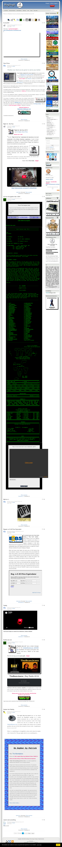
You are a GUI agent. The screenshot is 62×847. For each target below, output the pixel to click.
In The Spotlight (51, 127)
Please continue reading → (15, 802)
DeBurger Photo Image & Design (27, 74)
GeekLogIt (50, 122)
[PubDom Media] (30, 20)
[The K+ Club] (36, 20)
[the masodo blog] (9, 841)
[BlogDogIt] (12, 20)
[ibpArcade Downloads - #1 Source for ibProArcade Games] (52, 93)
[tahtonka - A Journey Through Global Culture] (52, 69)
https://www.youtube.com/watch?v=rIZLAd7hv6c (24, 188)
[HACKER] (7, 841)
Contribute (6, 10)
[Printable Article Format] (44, 22)
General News (50, 124)
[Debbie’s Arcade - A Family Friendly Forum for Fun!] (52, 39)
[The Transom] (27, 20)
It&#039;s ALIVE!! (49, 179)
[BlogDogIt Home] (20, 7)
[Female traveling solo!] (52, 96)
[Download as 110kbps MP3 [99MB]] (24, 698)
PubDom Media (51, 131)
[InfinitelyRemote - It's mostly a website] (52, 108)
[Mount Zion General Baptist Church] (49, 105)
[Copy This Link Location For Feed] (58, 190)
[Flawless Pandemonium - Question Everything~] (52, 66)
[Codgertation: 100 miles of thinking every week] (52, 30)
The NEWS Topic (51, 133)
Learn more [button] (39, 844)
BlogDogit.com (24, 75)
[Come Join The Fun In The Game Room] (24, 486)
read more (18, 192)
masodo (13, 25)
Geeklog (49, 120)
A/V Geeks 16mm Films (22, 132)
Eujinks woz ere (7, 640)
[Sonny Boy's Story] (52, 81)
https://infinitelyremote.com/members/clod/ (12, 30)
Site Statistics (19, 10)
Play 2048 (35, 10)
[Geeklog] (39, 20)
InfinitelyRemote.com (12, 724)
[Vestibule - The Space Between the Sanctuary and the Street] (52, 48)
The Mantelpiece (17, 754)
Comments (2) (21, 602)
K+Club (49, 128)
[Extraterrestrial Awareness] (52, 308)
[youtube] (55, 157)
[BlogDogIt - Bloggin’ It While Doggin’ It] (52, 242)
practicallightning (31, 842)
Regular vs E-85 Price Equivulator (12, 529)
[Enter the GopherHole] (48, 164)
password (51, 147)
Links (28, 10)
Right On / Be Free (8, 124)
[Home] (9, 20)
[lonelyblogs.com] (51, 293)
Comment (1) (20, 496)
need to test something (9, 820)
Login (52, 145)
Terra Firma (6, 63)
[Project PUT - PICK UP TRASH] (55, 45)
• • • (52, 188)
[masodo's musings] (18, 20)
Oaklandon (29, 78)
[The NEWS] (24, 20)
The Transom (50, 134)
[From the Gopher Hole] (21, 20)
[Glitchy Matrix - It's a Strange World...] (52, 27)
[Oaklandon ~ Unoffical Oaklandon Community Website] (52, 36)
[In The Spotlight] (15, 20)
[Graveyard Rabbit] (33, 20)
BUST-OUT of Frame (37, 592)
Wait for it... (6, 499)
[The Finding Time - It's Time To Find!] (52, 78)
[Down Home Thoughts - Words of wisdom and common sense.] (52, 60)
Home (47, 116)
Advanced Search (12, 10)
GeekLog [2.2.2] (20, 82)
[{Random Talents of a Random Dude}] (49, 90)
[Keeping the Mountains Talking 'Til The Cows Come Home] (49, 45)
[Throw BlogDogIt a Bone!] (55, 90)
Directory (24, 10)
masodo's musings (51, 130)
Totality (5, 605)
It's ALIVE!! (6, 23)
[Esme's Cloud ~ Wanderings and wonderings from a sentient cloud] (52, 18)
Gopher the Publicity (8, 709)
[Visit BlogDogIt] (48, 169)
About (31, 10)
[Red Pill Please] (52, 6)
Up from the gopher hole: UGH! (11, 196)
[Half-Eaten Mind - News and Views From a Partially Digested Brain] (52, 33)
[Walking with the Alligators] (52, 51)
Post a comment (24, 59)
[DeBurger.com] (52, 99)
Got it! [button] (58, 844)
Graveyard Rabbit (51, 125)
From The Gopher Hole (52, 119)
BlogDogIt (10, 5)
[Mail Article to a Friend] (42, 22)
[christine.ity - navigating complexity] (52, 21)
